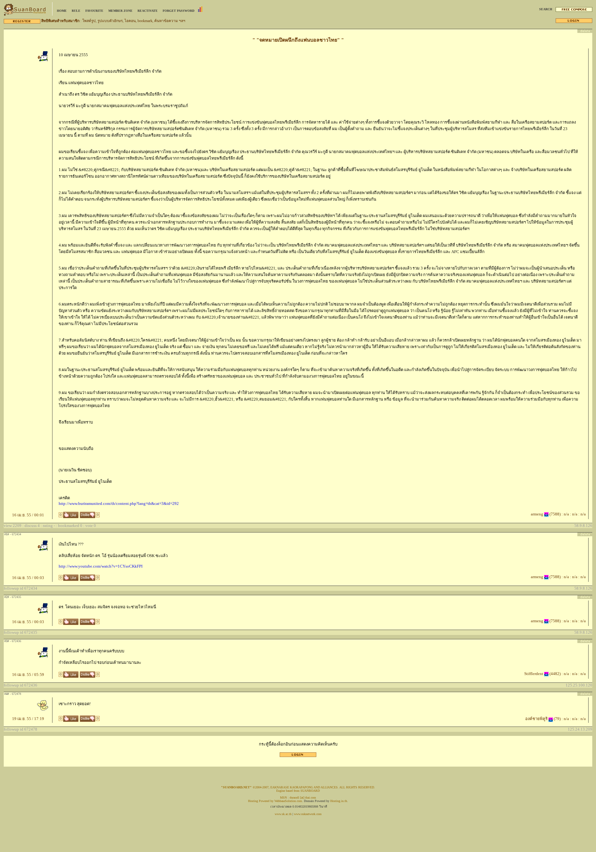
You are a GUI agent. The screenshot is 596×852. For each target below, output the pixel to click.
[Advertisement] (298, 759)
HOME (62, 10)
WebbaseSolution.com (288, 801)
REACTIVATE (148, 10)
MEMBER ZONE (120, 10)
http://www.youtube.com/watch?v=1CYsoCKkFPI (100, 566)
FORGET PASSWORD (178, 10)
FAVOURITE (94, 10)
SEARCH (545, 9)
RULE (76, 10)
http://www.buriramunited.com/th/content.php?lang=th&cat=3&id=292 (119, 503)
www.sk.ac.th (283, 814)
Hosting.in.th (338, 801)
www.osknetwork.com (308, 814)
